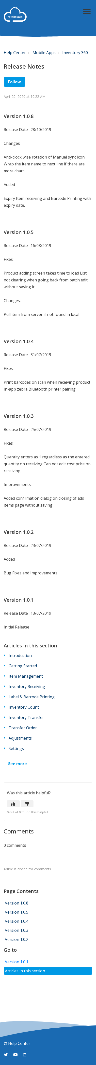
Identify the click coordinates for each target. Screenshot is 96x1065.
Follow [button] (14, 82)
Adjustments (20, 738)
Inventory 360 (75, 52)
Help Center (15, 52)
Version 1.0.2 (17, 939)
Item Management (26, 676)
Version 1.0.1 (17, 961)
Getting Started (23, 666)
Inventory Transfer (26, 717)
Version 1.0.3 (17, 930)
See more (17, 763)
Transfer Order (23, 727)
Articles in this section (25, 971)
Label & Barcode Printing (32, 697)
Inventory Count (24, 707)
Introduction (20, 655)
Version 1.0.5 (16, 912)
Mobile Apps (44, 52)
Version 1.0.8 (16, 903)
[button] (86, 11)
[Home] (15, 14)
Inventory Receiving (27, 686)
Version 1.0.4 (17, 921)
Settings (16, 748)
